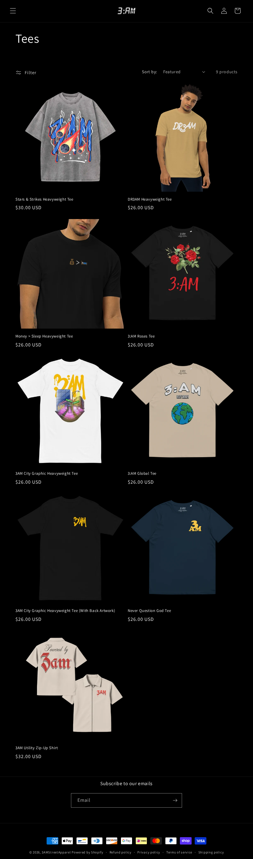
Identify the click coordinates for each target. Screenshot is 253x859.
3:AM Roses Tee (141, 336)
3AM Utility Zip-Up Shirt (36, 747)
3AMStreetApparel (56, 852)
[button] (13, 11)
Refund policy (120, 852)
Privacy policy (148, 852)
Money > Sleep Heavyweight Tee (44, 336)
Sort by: (149, 71)
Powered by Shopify (87, 852)
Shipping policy (211, 852)
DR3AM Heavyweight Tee (150, 199)
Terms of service (179, 852)
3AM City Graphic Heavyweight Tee (46, 473)
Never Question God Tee (149, 610)
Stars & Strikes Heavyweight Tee (44, 199)
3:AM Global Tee (142, 473)
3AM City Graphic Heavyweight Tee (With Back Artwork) (65, 610)
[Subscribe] (175, 800)
